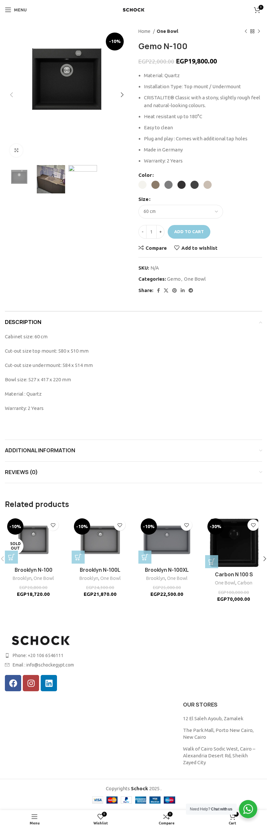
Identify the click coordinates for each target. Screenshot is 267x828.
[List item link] (67, 655)
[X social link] (166, 290)
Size (143, 199)
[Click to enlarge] (16, 150)
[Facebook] (13, 683)
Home (144, 31)
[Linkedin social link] (183, 290)
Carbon (244, 582)
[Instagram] (31, 683)
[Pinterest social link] (174, 290)
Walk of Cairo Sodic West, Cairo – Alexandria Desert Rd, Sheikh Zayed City (219, 755)
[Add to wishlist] (53, 525)
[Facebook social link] (158, 290)
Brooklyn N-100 (33, 570)
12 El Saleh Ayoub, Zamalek (213, 718)
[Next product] (259, 31)
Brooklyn (22, 578)
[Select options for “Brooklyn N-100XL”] (144, 557)
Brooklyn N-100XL (167, 570)
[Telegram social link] (191, 290)
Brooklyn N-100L (100, 570)
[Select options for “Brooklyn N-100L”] (78, 557)
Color (145, 175)
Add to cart (189, 231)
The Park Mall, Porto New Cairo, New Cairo (218, 733)
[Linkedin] (49, 683)
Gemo (174, 279)
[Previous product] (246, 31)
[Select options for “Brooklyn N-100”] (11, 557)
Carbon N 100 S (234, 574)
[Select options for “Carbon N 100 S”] (211, 561)
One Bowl (167, 31)
